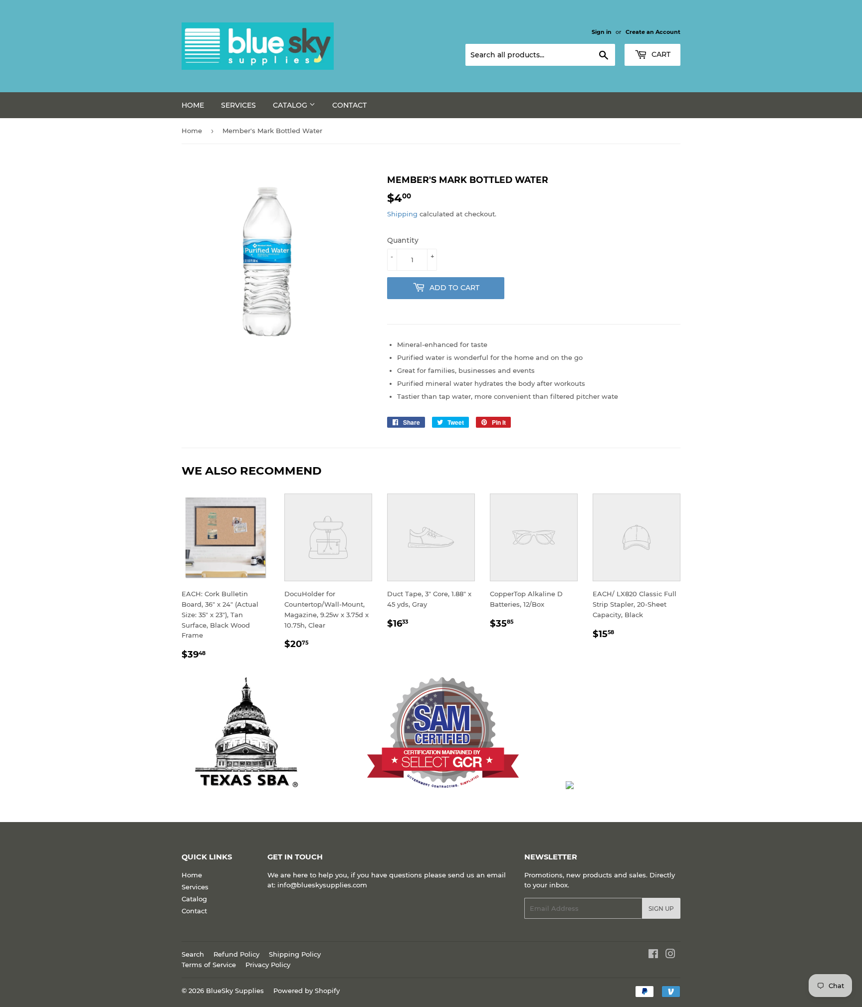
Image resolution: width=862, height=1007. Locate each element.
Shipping (402, 214)
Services (238, 105)
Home (193, 105)
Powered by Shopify (306, 991)
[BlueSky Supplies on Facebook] (653, 955)
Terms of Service (209, 965)
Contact (349, 105)
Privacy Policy (267, 965)
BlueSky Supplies (235, 991)
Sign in (602, 31)
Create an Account (653, 31)
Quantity (403, 240)
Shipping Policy (295, 954)
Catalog (291, 105)
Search (193, 954)
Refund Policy (236, 954)
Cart (659, 54)
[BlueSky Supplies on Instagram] (670, 955)
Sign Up (661, 908)
